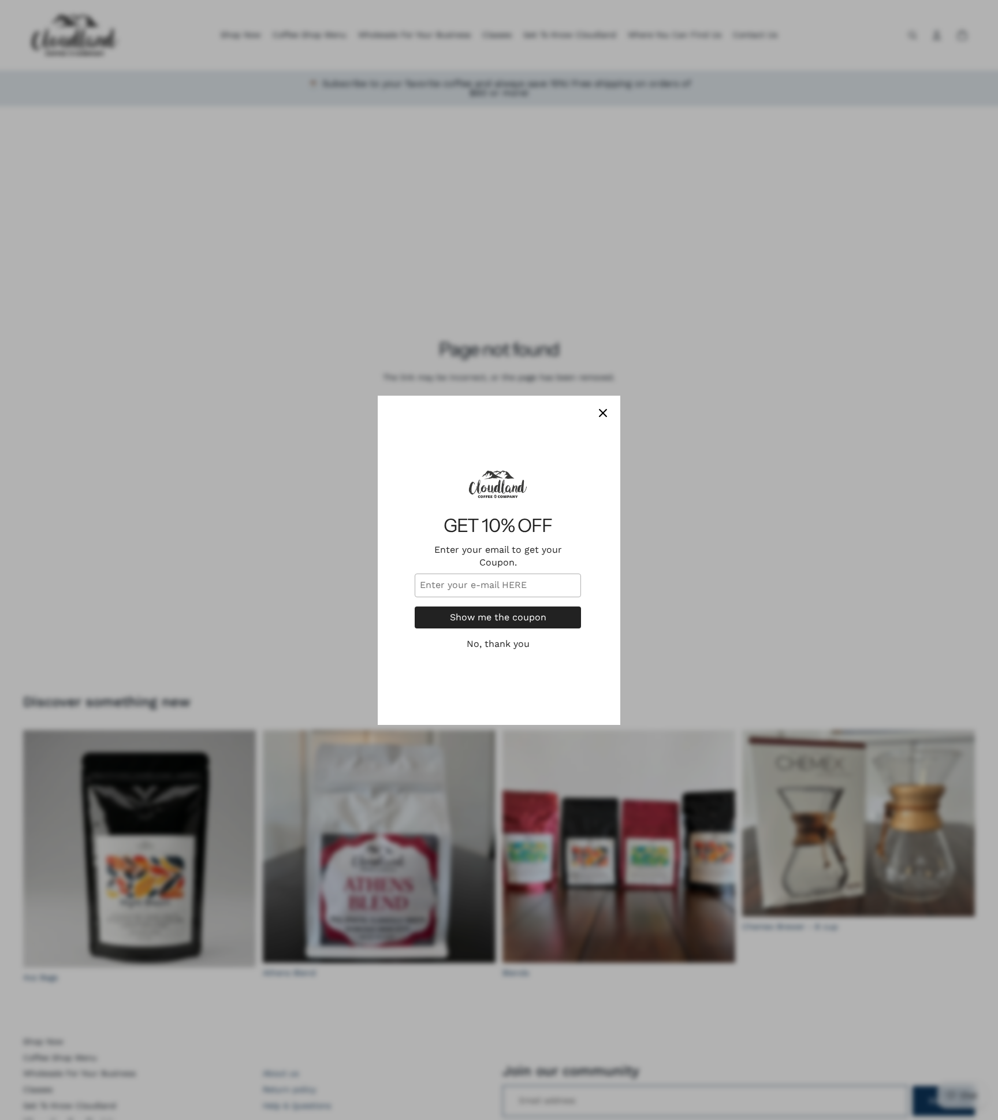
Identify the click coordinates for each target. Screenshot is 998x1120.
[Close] (603, 413)
